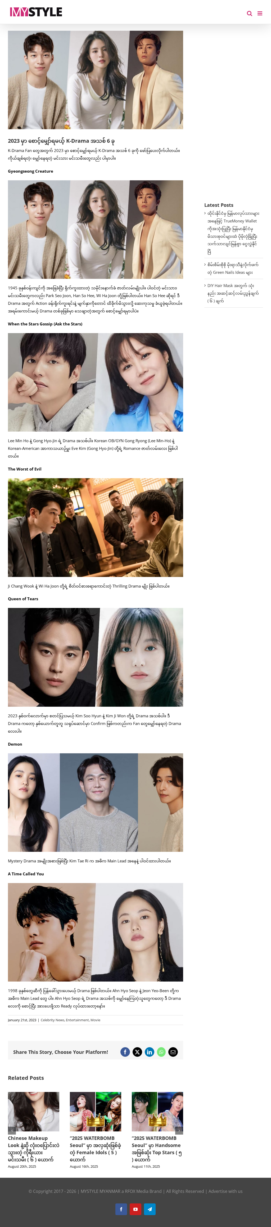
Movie (95, 1020)
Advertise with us (226, 1191)
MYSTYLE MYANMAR (100, 1191)
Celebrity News (52, 1020)
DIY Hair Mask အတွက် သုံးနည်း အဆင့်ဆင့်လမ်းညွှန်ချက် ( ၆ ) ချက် (233, 293)
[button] (12, 1131)
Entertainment (77, 1020)
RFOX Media (136, 1191)
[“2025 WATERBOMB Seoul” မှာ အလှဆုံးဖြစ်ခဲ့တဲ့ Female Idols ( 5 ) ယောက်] (53, 1094)
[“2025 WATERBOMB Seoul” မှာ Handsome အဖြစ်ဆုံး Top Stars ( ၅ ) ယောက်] (115, 1094)
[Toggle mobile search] (249, 13)
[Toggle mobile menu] (260, 13)
